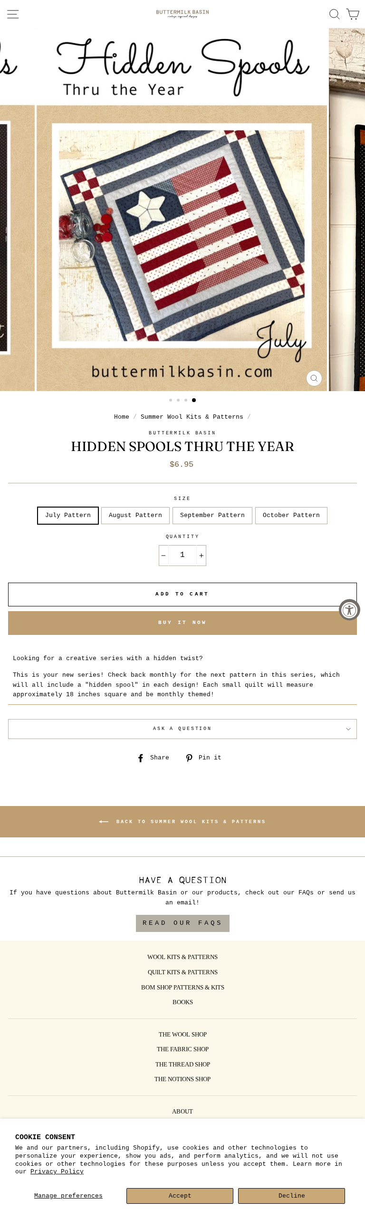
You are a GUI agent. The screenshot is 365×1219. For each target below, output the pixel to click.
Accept (180, 1196)
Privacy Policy (57, 1171)
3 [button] (186, 401)
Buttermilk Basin (182, 433)
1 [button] (171, 401)
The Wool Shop (183, 1035)
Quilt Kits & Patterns (183, 972)
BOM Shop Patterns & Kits (182, 988)
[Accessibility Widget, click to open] (349, 609)
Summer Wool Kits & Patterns (192, 417)
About (182, 1112)
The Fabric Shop (183, 1049)
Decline (292, 1196)
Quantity (183, 536)
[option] (183, 209)
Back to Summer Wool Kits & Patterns (189, 821)
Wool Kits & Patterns (182, 957)
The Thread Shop (182, 1065)
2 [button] (179, 401)
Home (121, 417)
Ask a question (182, 728)
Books (183, 1002)
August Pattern (135, 515)
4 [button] (194, 400)
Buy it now (182, 622)
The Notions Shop (182, 1079)
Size (182, 498)
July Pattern (68, 515)
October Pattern (291, 515)
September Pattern (212, 515)
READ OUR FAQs (183, 923)
